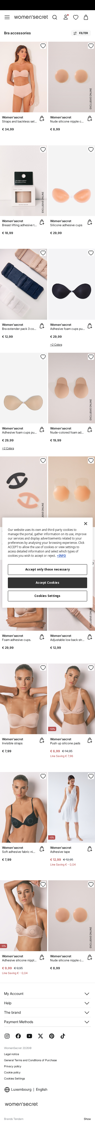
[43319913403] (91, 46)
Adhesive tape (60, 852)
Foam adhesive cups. (16, 640)
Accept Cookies (48, 582)
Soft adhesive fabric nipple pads (19, 852)
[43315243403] (43, 776)
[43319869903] (91, 460)
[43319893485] (43, 46)
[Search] (54, 17)
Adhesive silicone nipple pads (19, 960)
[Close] (85, 523)
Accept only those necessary (47, 569)
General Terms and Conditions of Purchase (30, 1060)
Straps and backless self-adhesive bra (19, 121)
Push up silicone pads (65, 743)
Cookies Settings (14, 1078)
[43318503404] (43, 357)
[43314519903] (91, 668)
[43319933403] (91, 357)
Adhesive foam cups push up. (67, 329)
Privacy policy (12, 1066)
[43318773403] (91, 149)
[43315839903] (91, 776)
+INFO (61, 556)
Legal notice (11, 1054)
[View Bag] (86, 17)
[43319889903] (43, 253)
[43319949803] (43, 460)
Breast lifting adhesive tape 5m (19, 225)
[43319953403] (43, 149)
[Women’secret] (31, 17)
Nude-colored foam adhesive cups (67, 432)
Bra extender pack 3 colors (19, 329)
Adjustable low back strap (67, 640)
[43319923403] (91, 884)
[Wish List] (76, 17)
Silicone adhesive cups (66, 225)
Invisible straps (12, 743)
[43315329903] (43, 668)
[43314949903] (43, 884)
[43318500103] (91, 253)
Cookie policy (12, 1072)
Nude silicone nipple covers (67, 121)
